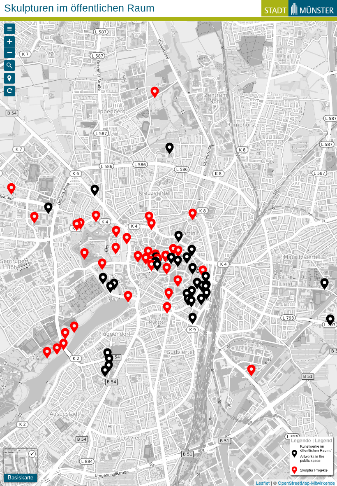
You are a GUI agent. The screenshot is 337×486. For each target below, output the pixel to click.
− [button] (9, 52)
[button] (9, 78)
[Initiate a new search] (9, 65)
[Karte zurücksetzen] (9, 91)
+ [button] (9, 41)
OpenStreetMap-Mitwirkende (306, 482)
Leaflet (263, 482)
